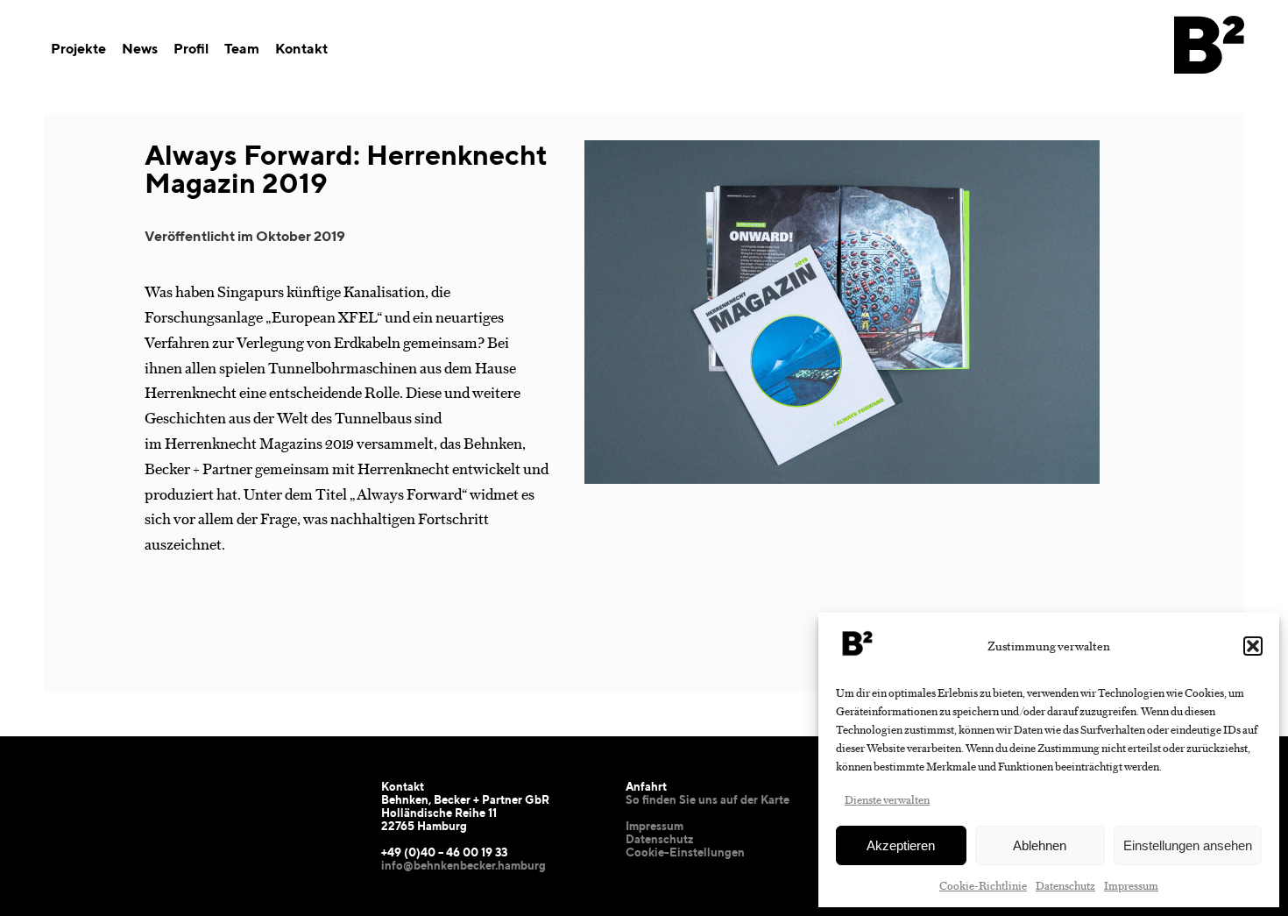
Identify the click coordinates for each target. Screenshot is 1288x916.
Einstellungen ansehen (1187, 845)
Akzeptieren (901, 845)
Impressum (1131, 885)
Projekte (78, 48)
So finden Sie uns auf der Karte (707, 799)
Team (241, 48)
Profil (191, 48)
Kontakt (301, 48)
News (140, 48)
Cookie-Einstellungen (685, 852)
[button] (1253, 646)
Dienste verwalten (887, 799)
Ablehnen (1039, 845)
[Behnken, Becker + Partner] (1209, 94)
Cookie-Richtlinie (983, 885)
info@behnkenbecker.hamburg (463, 865)
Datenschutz (1065, 885)
